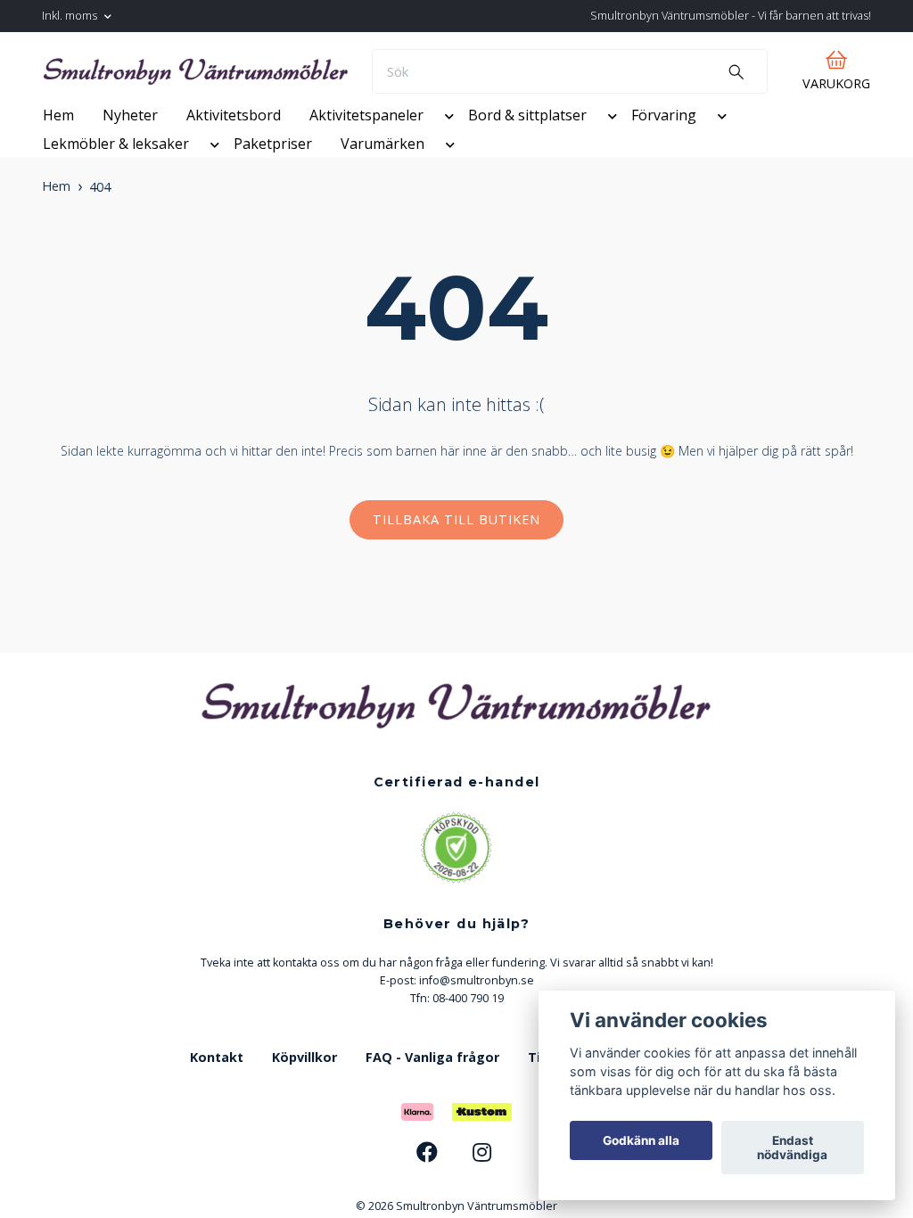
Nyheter (130, 179)
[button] (446, 182)
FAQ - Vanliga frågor (432, 1121)
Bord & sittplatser (527, 179)
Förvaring (663, 179)
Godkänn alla (641, 1140)
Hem (58, 179)
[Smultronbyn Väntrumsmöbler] (299, 81)
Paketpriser (273, 208)
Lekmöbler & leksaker (116, 208)
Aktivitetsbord (233, 179)
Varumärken (382, 208)
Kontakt (216, 1121)
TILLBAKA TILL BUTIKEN (456, 583)
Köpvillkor (304, 1121)
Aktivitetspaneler (366, 179)
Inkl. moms (71, 15)
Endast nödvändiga (792, 1147)
